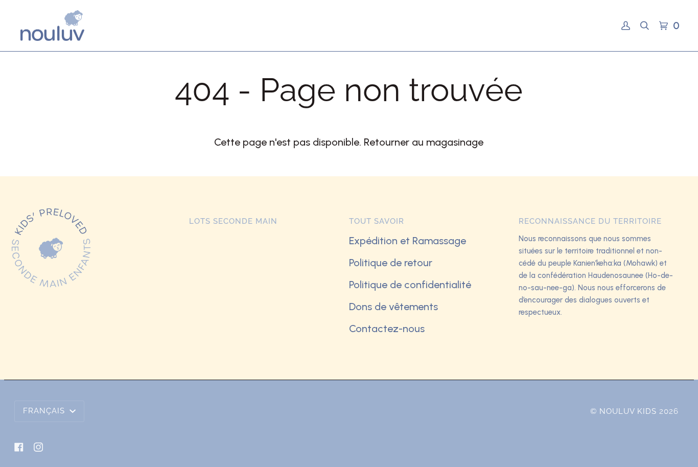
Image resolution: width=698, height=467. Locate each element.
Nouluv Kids (628, 411)
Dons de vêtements (393, 306)
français (45, 410)
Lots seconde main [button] (233, 221)
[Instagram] (38, 447)
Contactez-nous (387, 328)
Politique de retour (390, 262)
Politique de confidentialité (410, 284)
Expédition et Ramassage (407, 241)
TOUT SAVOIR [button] (376, 221)
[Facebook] (19, 447)
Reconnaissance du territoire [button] (590, 221)
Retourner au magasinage (423, 142)
